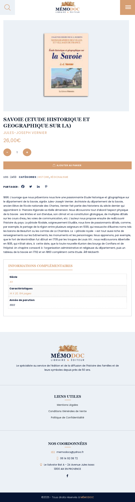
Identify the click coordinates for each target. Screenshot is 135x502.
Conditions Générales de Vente (67, 411)
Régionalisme (59, 177)
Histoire (43, 177)
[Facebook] (23, 186)
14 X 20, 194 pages (20, 293)
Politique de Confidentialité (67, 417)
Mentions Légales (67, 405)
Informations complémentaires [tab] (40, 266)
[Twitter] (30, 186)
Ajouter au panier (69, 165)
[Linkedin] (38, 186)
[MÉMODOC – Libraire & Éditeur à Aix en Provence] (67, 9)
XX (11, 282)
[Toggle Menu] (128, 7)
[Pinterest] (46, 186)
